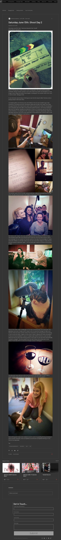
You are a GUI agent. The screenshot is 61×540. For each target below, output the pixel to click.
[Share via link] (17, 450)
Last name (16, 517)
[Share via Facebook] (9, 450)
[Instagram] (42, 538)
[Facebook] (46, 538)
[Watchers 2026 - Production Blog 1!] (30, 468)
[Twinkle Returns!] (49, 468)
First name (16, 512)
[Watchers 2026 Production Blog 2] (11, 468)
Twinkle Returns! (47, 474)
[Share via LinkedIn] (14, 450)
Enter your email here (19, 506)
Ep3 (27, 446)
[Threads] (48, 538)
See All (57, 460)
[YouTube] (44, 538)
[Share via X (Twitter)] (12, 450)
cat (30, 446)
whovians (22, 446)
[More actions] (52, 18)
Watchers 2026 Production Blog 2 (10, 475)
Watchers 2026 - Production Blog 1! (30, 475)
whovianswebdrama (13, 446)
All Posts (4, 10)
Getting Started (19, 10)
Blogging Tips (11, 10)
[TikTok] (50, 538)
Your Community (28, 10)
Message (16, 523)
